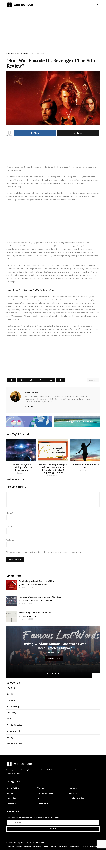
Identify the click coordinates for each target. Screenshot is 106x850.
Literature (10, 54)
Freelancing (42, 803)
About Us (85, 846)
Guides (9, 694)
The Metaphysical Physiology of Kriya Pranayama (21, 467)
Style (8, 719)
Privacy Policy (38, 846)
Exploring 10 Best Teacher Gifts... (37, 581)
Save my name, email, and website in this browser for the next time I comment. (45, 552)
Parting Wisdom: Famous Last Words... (40, 597)
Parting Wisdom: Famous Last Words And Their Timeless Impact (36, 646)
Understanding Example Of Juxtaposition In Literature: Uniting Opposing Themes (53, 468)
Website (10, 540)
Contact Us (94, 846)
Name (9, 513)
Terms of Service (50, 846)
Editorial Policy (75, 846)
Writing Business (14, 744)
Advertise (27, 846)
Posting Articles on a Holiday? (80, 421)
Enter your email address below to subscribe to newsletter (32, 817)
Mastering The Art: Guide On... (36, 612)
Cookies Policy (63, 846)
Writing (9, 737)
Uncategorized (13, 731)
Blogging (10, 687)
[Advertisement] (53, 27)
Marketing (11, 803)
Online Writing (12, 706)
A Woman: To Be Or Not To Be (84, 466)
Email (9, 526)
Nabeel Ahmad (22, 54)
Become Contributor (15, 846)
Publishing (11, 712)
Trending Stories (14, 725)
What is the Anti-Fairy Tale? (25, 421)
